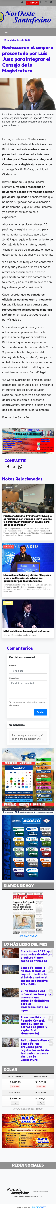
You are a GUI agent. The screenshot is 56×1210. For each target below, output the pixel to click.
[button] (23, 3)
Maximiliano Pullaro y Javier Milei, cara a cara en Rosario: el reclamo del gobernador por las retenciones (27, 578)
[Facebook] (41, 3)
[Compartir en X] (14, 466)
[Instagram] (47, 3)
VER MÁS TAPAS (28, 936)
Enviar (40, 712)
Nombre (12, 665)
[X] (52, 3)
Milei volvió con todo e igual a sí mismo (26, 631)
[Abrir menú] (6, 31)
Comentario (14, 678)
